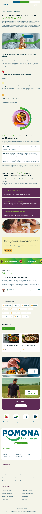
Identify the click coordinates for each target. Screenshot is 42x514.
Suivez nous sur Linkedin (22, 443)
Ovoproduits (4, 474)
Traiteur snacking (25, 496)
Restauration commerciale (27, 493)
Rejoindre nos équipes (35, 1)
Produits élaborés (19, 474)
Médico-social (5, 499)
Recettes (5, 454)
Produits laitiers (18, 480)
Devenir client (16, 1)
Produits (29, 452)
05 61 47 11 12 (22, 406)
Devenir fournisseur (25, 1)
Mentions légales (21, 505)
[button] (19, 353)
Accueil (3, 11)
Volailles (4, 480)
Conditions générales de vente (21, 508)
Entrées (3, 469)
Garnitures (17, 477)
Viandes (3, 477)
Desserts (30, 469)
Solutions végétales (19, 471)
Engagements (18, 454)
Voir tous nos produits (33, 301)
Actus (29, 454)
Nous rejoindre (18, 456)
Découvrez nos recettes (8, 328)
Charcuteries (5, 471)
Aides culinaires (31, 477)
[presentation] (16, 353)
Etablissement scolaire (7, 490)
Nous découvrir (6, 452)
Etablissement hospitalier (27, 490)
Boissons (30, 474)
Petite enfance (25, 499)
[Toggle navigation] (38, 5)
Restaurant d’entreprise (7, 493)
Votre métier (9, 11)
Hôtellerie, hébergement (7, 496)
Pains (29, 471)
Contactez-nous (8, 250)
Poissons (17, 469)
